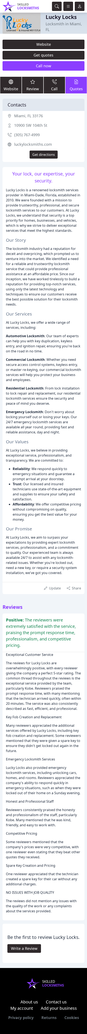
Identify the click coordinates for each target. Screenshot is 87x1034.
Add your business (59, 1008)
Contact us (56, 1002)
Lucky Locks (61, 16)
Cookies (71, 1017)
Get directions (43, 154)
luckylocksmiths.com (33, 144)
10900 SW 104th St (30, 125)
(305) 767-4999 (27, 134)
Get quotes (43, 55)
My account (21, 1008)
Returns (49, 1017)
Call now (43, 65)
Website (43, 44)
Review (32, 88)
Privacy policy (21, 1017)
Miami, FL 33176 (28, 115)
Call (54, 88)
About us (29, 1002)
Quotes (76, 88)
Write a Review (24, 948)
